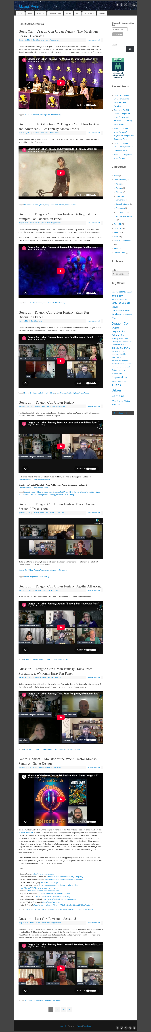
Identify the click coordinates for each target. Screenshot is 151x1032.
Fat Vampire (37, 303)
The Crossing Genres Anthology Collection (48, 495)
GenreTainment (55, 13)
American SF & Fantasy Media (34, 205)
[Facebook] (117, 5)
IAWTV (127, 348)
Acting (113, 292)
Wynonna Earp (74, 749)
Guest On (40, 13)
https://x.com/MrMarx (50, 902)
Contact (102, 13)
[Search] (130, 49)
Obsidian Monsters (118, 364)
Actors (118, 184)
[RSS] (134, 5)
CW (25, 1000)
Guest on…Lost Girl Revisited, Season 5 (47, 918)
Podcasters (120, 208)
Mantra (79, 1026)
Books (68, 13)
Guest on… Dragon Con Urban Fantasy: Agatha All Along (60, 586)
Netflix (69, 393)
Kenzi (41, 1000)
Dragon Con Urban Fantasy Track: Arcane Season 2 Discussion (43, 570)
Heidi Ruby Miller (117, 348)
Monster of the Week (59, 909)
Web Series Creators (124, 216)
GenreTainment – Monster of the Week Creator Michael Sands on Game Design (58, 761)
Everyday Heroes (117, 339)
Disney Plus (40, 659)
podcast (128, 364)
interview (115, 351)
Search (114, 45)
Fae (37, 1000)
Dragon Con (28, 115)
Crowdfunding (127, 314)
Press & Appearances (52, 40)
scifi (128, 367)
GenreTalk (118, 224)
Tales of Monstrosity (119, 381)
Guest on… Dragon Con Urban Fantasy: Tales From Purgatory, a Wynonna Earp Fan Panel (55, 671)
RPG (77, 13)
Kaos (57, 393)
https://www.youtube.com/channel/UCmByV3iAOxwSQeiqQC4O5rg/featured (62, 905)
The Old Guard (59, 205)
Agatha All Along (30, 659)
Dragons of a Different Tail (62, 492)
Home (20, 13)
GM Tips (124, 345)
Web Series (117, 401)
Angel (129, 292)
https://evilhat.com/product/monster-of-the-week (64, 879)
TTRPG (80, 909)
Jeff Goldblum (50, 393)
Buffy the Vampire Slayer (32, 909)
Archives (115, 270)
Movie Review (116, 361)
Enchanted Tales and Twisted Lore (83, 492)
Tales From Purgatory (50, 749)
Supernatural (72, 909)
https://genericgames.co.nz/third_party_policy (65, 877)
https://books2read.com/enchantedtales (34, 480)
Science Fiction (120, 367)
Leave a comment (94, 40)
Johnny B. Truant (48, 303)
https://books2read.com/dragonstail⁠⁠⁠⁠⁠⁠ (55, 894)
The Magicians (45, 115)
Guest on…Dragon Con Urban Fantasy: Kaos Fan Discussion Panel (54, 314)
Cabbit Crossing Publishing (33, 492)
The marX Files (120, 253)
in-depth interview (26, 833)
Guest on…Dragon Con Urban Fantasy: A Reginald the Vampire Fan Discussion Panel (58, 216)
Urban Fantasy (56, 115)
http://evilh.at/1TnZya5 (50, 882)
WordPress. (87, 1026)
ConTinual (117, 314)
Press (44, 223)
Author (127, 299)
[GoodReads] (130, 5)
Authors (119, 188)
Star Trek (121, 370)
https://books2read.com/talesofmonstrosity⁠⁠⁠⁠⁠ (53, 896)
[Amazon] (125, 5)
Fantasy (115, 342)
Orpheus (76, 393)
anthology (117, 295)
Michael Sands (47, 909)
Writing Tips (116, 404)
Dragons (115, 328)
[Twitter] (121, 5)
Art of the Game (118, 299)
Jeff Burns (122, 351)
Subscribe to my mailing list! (123, 24)
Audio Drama (28, 749)
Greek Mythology (39, 393)
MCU (55, 659)
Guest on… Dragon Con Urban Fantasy (47, 402)
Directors (119, 192)
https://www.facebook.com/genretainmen (59, 899)
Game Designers (39, 768)
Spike (114, 370)
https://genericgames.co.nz (43, 874)
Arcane (26, 577)
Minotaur (63, 393)
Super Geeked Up (117, 373)
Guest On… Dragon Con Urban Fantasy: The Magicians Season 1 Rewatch (58, 33)
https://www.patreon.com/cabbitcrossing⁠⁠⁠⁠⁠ (43, 891)
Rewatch (36, 115)
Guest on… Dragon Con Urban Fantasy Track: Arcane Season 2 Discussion (57, 506)
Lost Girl (47, 1000)
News (30, 13)
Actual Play (121, 292)
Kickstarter (115, 354)
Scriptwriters (121, 212)
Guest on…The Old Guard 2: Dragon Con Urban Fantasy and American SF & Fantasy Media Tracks (59, 126)
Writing (127, 401)
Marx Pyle (28, 6)
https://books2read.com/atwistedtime (33, 488)
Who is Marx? (89, 13)
